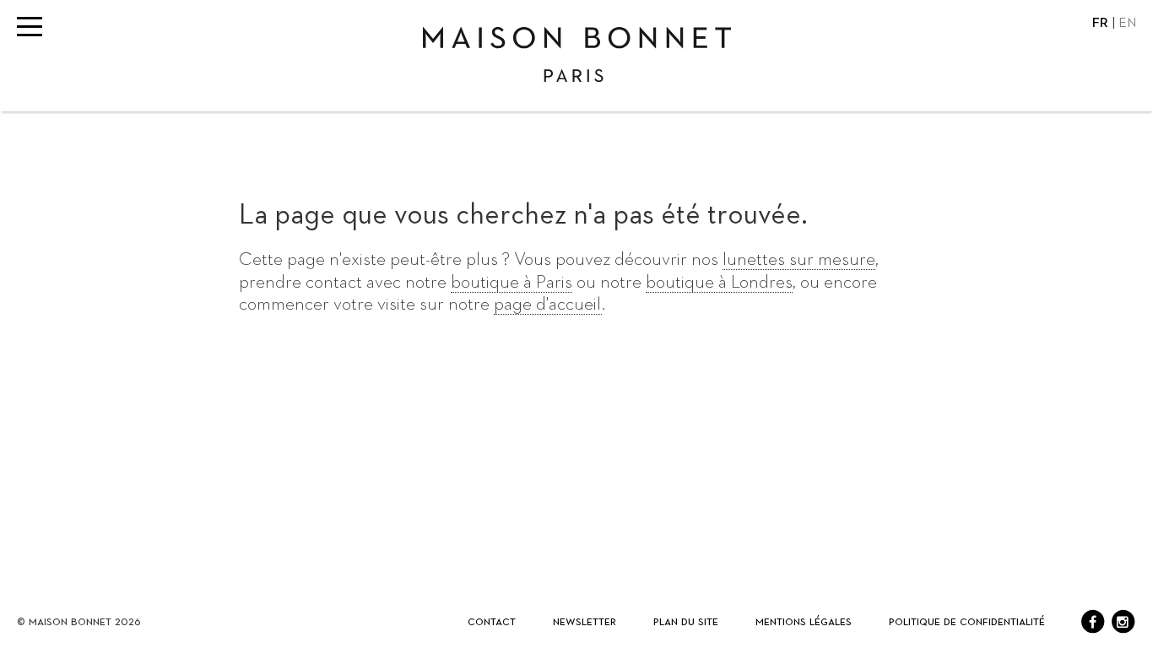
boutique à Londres (719, 282)
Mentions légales (803, 622)
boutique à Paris (511, 282)
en (1127, 23)
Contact (492, 622)
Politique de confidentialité (967, 622)
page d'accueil (548, 304)
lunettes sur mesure (799, 260)
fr (1102, 23)
